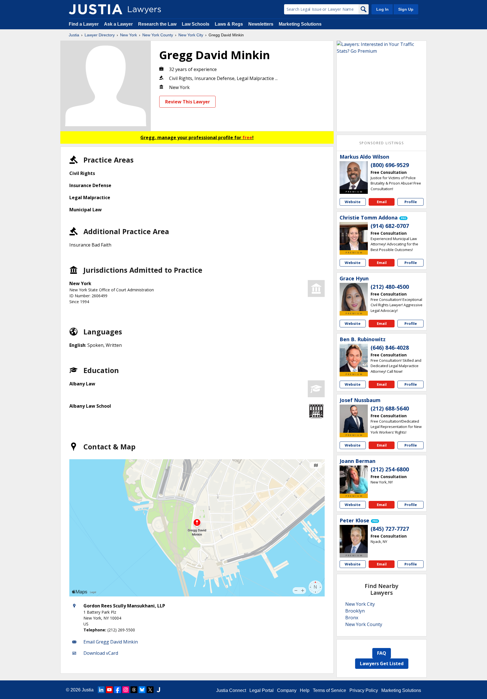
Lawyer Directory (100, 35)
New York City (190, 35)
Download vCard (100, 653)
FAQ (381, 653)
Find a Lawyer (84, 24)
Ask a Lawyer (119, 24)
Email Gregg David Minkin (110, 642)
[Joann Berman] (354, 479)
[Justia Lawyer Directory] (95, 9)
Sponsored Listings (381, 143)
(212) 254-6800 (390, 469)
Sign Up (405, 9)
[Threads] (133, 689)
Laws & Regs (229, 24)
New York (128, 35)
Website (352, 201)
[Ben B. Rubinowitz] (354, 358)
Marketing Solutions (300, 24)
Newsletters (260, 24)
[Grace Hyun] (354, 297)
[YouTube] (109, 689)
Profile (410, 201)
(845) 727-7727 (390, 528)
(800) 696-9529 (390, 165)
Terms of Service (329, 690)
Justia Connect (231, 690)
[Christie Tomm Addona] (354, 236)
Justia (74, 35)
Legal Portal (261, 690)
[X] (150, 689)
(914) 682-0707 (390, 226)
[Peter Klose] (354, 539)
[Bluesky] (142, 689)
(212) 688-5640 (390, 408)
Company (286, 690)
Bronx (351, 617)
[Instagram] (125, 689)
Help (304, 690)
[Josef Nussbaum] (354, 419)
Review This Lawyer (187, 102)
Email (382, 201)
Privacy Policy (363, 690)
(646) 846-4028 (390, 347)
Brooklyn (355, 611)
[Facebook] (117, 689)
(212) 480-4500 (390, 286)
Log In (382, 9)
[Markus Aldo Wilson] (354, 175)
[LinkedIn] (101, 689)
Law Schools (195, 24)
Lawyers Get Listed (382, 663)
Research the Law (157, 24)
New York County (157, 35)
